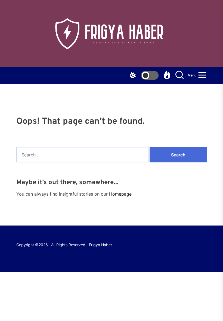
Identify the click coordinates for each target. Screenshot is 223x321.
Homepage (120, 194)
